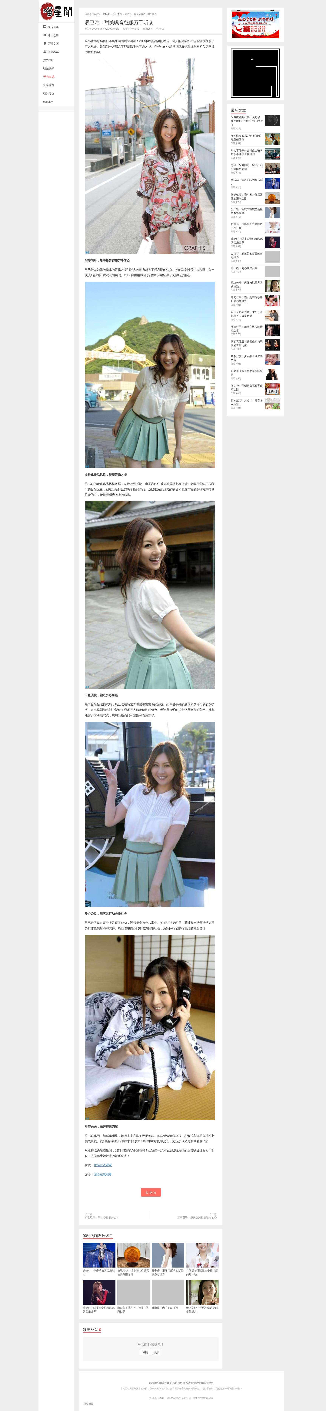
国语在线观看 (103, 1174)
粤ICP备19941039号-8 (178, 1397)
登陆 (145, 1352)
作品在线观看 (103, 1165)
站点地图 (154, 1382)
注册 (156, 1352)
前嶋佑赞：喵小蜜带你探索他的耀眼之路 (133, 1272)
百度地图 (165, 1382)
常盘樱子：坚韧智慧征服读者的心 (197, 1217)
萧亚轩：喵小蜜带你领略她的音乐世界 (99, 1309)
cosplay (48, 101)
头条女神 (49, 85)
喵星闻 (56, 11)
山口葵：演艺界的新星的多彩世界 (133, 1309)
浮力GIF (48, 60)
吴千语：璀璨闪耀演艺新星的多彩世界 (167, 1272)
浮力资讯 (49, 77)
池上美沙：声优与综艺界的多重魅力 (202, 1309)
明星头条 (49, 68)
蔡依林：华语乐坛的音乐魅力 (99, 1272)
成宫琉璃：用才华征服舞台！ (102, 1217)
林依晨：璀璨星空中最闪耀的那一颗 (202, 1272)
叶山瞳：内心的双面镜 (165, 1307)
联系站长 (188, 1382)
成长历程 (209, 1382)
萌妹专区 (49, 93)
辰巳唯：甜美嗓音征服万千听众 (119, 21)
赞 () (152, 1192)
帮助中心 (198, 1382)
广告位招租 (176, 1382)
